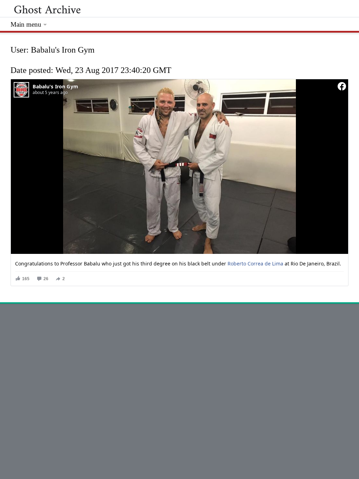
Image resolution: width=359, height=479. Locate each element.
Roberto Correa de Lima (255, 263)
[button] (22, 279)
